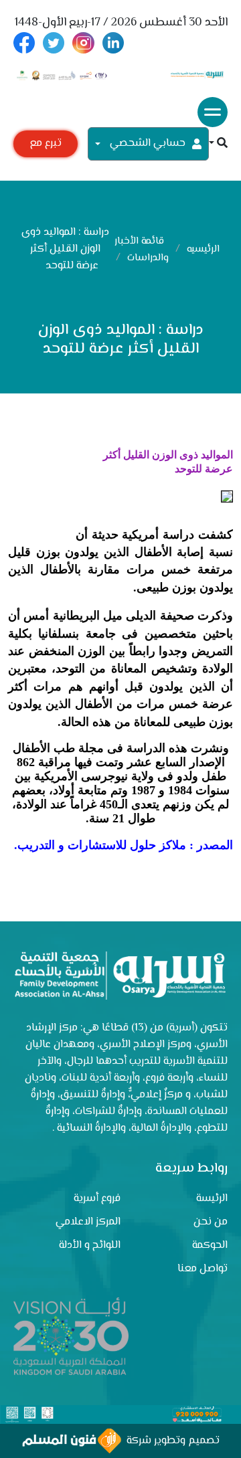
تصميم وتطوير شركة (170, 1441)
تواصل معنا (202, 1269)
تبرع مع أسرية (45, 146)
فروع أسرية (97, 1198)
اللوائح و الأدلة (89, 1245)
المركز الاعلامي (88, 1222)
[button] (218, 144)
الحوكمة (210, 1245)
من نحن (210, 1222)
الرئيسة (212, 1198)
